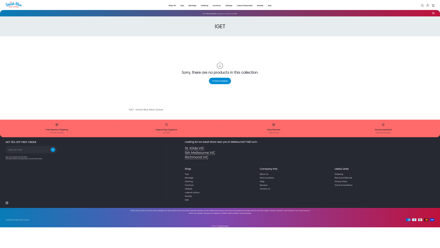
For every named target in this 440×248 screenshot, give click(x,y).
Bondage (189, 178)
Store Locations (267, 178)
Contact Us (265, 189)
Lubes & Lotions (192, 192)
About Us (264, 174)
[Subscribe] (53, 149)
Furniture (189, 185)
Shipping (339, 174)
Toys (187, 174)
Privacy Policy (341, 181)
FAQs (262, 181)
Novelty (188, 196)
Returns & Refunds (343, 178)
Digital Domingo (223, 226)
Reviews (263, 185)
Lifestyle (188, 189)
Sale (187, 200)
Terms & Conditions (343, 185)
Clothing (189, 181)
